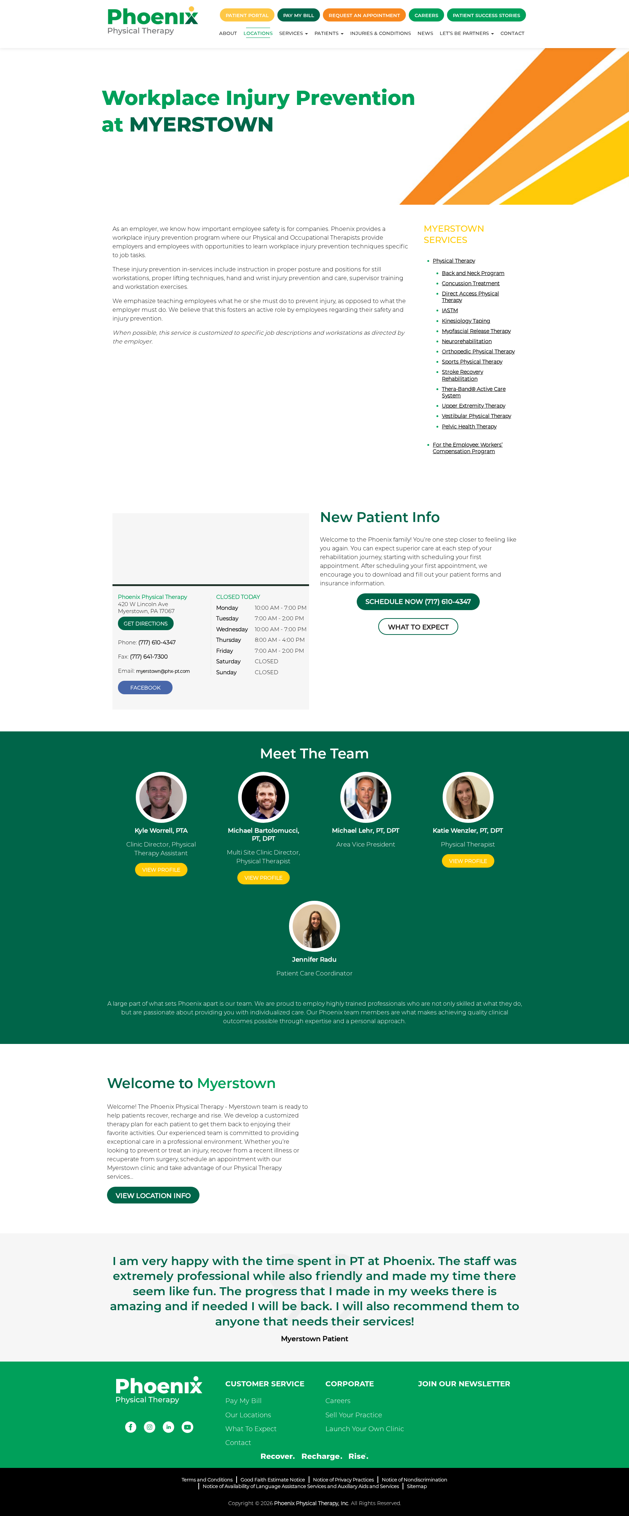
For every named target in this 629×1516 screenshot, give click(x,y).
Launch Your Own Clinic (364, 1429)
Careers (426, 15)
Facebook (145, 687)
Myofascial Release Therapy (476, 331)
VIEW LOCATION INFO (153, 1196)
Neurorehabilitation (467, 341)
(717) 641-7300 (149, 656)
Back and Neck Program (473, 273)
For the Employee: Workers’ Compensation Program (468, 448)
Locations (258, 33)
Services (291, 33)
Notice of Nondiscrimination (414, 1479)
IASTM (450, 310)
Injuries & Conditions (380, 33)
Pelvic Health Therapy (469, 426)
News (425, 33)
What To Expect (251, 1429)
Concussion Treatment (471, 283)
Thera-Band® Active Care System (474, 392)
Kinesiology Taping (466, 321)
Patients (327, 33)
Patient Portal (247, 15)
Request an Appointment (364, 15)
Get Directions (146, 623)
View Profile (161, 870)
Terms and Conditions (207, 1479)
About (228, 33)
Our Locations (248, 1415)
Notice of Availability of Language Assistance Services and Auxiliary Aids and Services (301, 1486)
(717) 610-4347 (157, 642)
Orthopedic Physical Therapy (478, 351)
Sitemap (417, 1486)
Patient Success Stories (486, 15)
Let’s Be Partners (465, 33)
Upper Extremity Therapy (473, 405)
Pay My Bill (298, 15)
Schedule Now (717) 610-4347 (418, 602)
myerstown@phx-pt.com (163, 671)
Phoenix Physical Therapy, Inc (311, 1503)
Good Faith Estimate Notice (273, 1479)
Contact (513, 33)
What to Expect (418, 627)
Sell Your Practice (353, 1415)
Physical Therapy (454, 261)
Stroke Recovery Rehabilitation (462, 375)
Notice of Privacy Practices (343, 1479)
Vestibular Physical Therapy (476, 416)
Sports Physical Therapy (472, 361)
